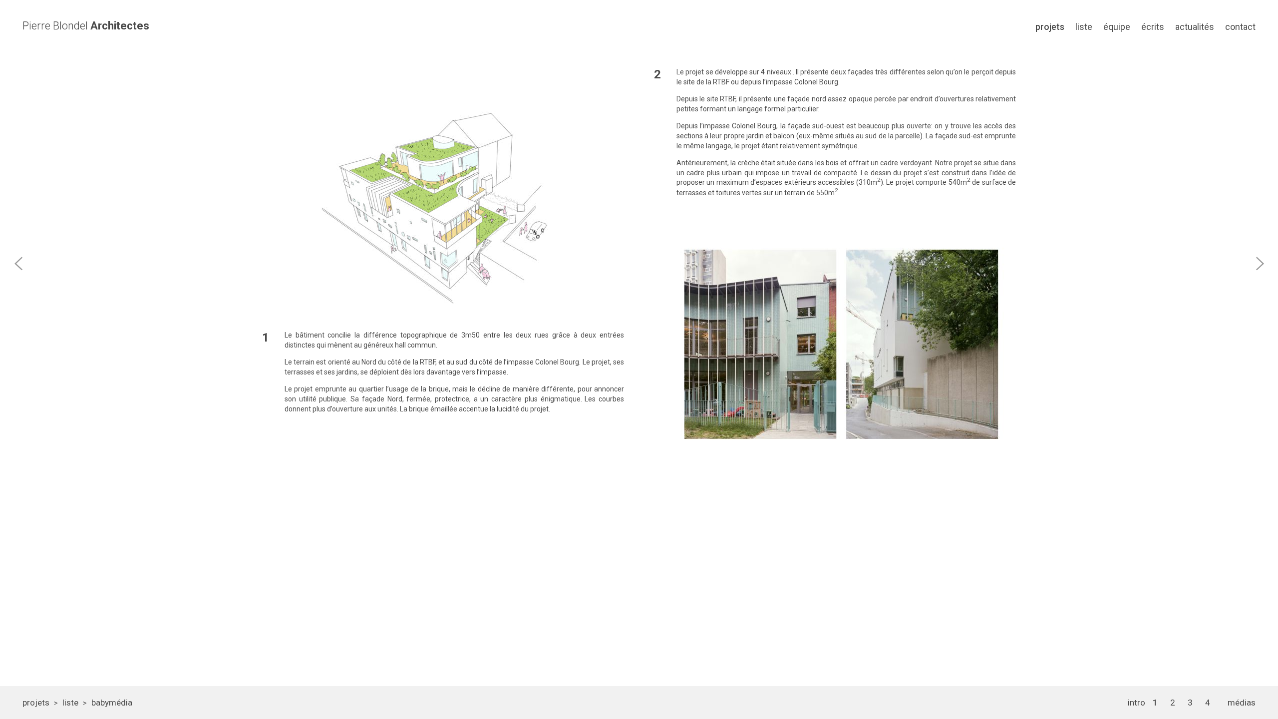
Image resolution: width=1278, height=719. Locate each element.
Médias (1242, 703)
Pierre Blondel (85, 26)
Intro (1136, 703)
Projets (1049, 26)
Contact (1240, 26)
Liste (1083, 26)
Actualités (1194, 26)
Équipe (1116, 26)
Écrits (1152, 26)
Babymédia (111, 703)
